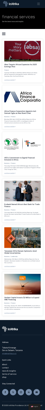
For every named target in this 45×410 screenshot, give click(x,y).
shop (4, 377)
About (4, 364)
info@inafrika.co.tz (9, 354)
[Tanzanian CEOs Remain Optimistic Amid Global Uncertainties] (22, 237)
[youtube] (36, 392)
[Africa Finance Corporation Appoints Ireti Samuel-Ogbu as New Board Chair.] (22, 97)
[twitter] (13, 392)
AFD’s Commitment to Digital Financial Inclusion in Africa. (19, 159)
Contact (5, 368)
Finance (6, 70)
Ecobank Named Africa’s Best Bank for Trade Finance (22, 205)
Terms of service (9, 374)
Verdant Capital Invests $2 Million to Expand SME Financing (21, 299)
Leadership (14, 256)
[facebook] (5, 392)
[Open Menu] (38, 4)
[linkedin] (29, 392)
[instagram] (21, 392)
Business (7, 116)
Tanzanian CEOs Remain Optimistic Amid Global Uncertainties (20, 252)
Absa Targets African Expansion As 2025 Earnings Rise (20, 66)
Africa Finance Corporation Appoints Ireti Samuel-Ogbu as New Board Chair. (20, 112)
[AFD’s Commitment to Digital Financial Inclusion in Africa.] (22, 144)
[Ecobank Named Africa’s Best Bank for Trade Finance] (22, 191)
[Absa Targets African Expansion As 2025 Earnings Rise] (22, 51)
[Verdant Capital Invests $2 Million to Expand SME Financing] (22, 284)
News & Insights (9, 371)
